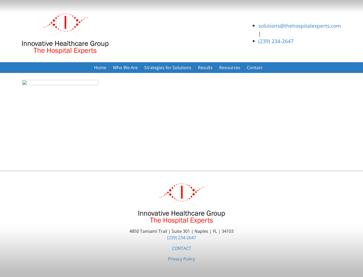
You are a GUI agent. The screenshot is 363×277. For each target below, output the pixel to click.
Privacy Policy (181, 259)
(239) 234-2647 (276, 41)
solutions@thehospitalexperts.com (299, 25)
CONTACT (181, 248)
